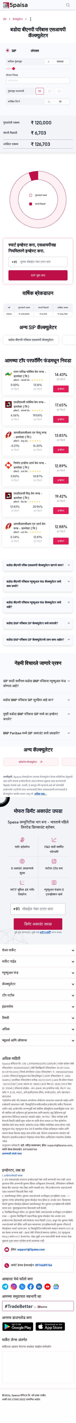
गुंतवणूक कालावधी (16, 91)
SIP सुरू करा (38, 275)
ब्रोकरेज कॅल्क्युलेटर (28, 761)
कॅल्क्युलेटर (18, 19)
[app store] (50, 1327)
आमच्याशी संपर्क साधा (12, 1153)
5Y (59, 91)
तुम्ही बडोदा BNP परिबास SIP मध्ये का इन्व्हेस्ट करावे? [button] (30, 716)
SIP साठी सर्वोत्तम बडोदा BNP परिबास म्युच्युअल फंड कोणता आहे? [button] (34, 683)
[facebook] (30, 1286)
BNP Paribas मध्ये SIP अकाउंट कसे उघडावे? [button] (31, 733)
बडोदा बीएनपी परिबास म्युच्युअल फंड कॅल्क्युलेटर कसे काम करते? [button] (34, 584)
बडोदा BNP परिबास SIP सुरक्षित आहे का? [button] (28, 700)
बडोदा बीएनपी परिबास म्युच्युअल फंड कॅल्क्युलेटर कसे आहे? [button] (34, 604)
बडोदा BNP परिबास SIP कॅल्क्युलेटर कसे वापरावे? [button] (32, 623)
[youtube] (47, 1286)
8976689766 (43, 1265)
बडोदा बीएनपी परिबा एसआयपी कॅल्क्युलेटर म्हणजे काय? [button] (35, 565)
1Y (39, 91)
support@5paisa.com (31, 1249)
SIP (14, 51)
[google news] (56, 1286)
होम (4, 19)
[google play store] (17, 1327)
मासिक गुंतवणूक (15, 61)
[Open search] (68, 5)
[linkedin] (39, 1286)
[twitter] (22, 1286)
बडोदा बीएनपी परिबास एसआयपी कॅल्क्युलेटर (30, 340)
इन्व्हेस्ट (61, 388)
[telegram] (5, 1286)
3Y (50, 91)
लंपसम (35, 51)
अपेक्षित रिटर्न (14, 101)
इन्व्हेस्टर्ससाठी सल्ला (13, 1175)
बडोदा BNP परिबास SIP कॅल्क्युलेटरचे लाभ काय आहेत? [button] (35, 639)
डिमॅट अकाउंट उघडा (38, 924)
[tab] (38, 565)
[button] (30, 19)
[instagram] (14, 1286)
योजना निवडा (12, 75)
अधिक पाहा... (40, 793)
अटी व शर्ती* (45, 932)
